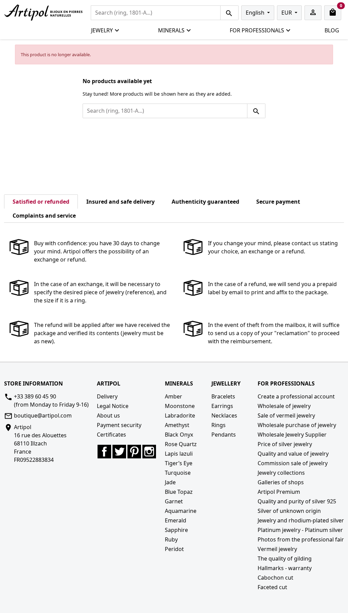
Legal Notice (112, 406)
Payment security (119, 425)
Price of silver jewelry (285, 444)
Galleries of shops (281, 482)
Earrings (222, 406)
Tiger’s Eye (178, 463)
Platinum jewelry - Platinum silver (300, 530)
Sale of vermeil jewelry (286, 415)
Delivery (107, 396)
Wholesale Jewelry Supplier (292, 434)
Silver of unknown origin (289, 511)
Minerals (171, 30)
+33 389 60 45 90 (35, 396)
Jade (170, 482)
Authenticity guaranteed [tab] (205, 201)
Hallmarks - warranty (285, 568)
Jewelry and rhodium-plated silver (301, 520)
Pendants (223, 434)
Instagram (149, 451)
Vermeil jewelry (277, 549)
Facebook (104, 451)
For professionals (257, 30)
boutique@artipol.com (43, 415)
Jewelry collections (281, 472)
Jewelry (102, 30)
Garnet (174, 501)
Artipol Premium (279, 492)
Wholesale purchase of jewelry (297, 425)
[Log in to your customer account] (312, 12)
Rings (218, 425)
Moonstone (180, 406)
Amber (173, 396)
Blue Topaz (179, 492)
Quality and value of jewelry (293, 453)
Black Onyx (179, 434)
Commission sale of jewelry (293, 463)
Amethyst (177, 425)
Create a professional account (296, 396)
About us (108, 415)
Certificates (111, 434)
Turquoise (178, 472)
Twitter (119, 451)
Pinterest (134, 451)
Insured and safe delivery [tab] (120, 201)
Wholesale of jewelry (284, 406)
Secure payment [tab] (278, 201)
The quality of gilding (285, 558)
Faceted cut (272, 587)
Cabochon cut (275, 577)
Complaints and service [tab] (44, 215)
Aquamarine (180, 511)
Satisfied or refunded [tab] (41, 201)
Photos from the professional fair (301, 539)
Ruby (171, 539)
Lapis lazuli (179, 453)
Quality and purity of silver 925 (297, 501)
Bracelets (223, 396)
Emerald (175, 520)
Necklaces (224, 415)
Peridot (174, 549)
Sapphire (176, 530)
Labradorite (180, 415)
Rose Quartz (181, 444)
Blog (332, 30)
